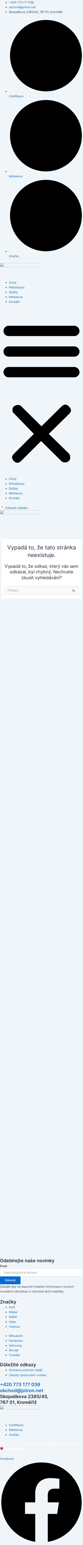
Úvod (12, 282)
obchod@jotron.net (21, 1390)
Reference (16, 297)
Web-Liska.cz (18, 1449)
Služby (13, 292)
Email (3, 1266)
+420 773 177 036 (20, 1384)
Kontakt (14, 302)
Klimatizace (16, 287)
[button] (41, 392)
